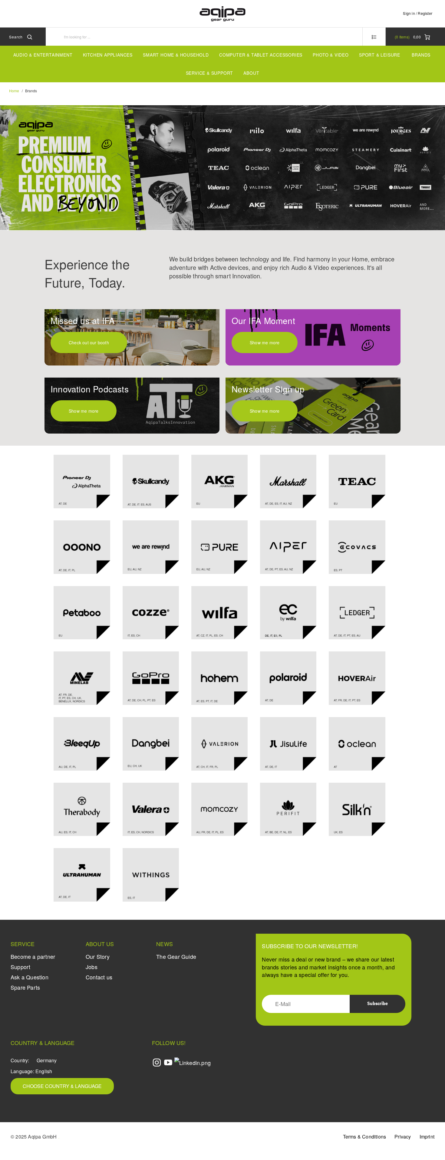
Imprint (427, 1136)
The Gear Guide (176, 956)
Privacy (402, 1136)
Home (14, 90)
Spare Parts (25, 987)
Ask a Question (29, 977)
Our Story (98, 956)
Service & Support (209, 73)
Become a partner (33, 956)
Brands (421, 55)
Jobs (91, 967)
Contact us (99, 977)
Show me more (264, 342)
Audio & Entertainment (43, 55)
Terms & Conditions (364, 1136)
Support (20, 967)
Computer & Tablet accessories (260, 55)
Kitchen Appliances (108, 55)
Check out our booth (89, 342)
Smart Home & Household (176, 55)
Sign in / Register (417, 13)
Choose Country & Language (62, 1086)
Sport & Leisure (379, 55)
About (251, 73)
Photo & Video (330, 55)
